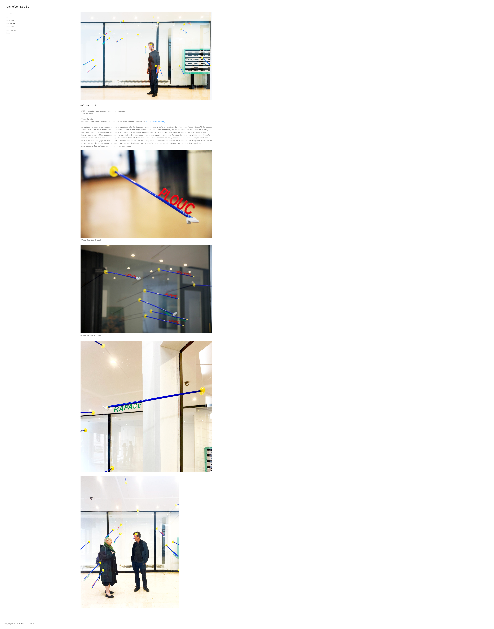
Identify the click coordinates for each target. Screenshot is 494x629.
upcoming (10, 24)
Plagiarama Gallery (155, 122)
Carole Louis (18, 6)
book (8, 33)
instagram (11, 30)
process (10, 20)
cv (7, 17)
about (9, 14)
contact (10, 27)
